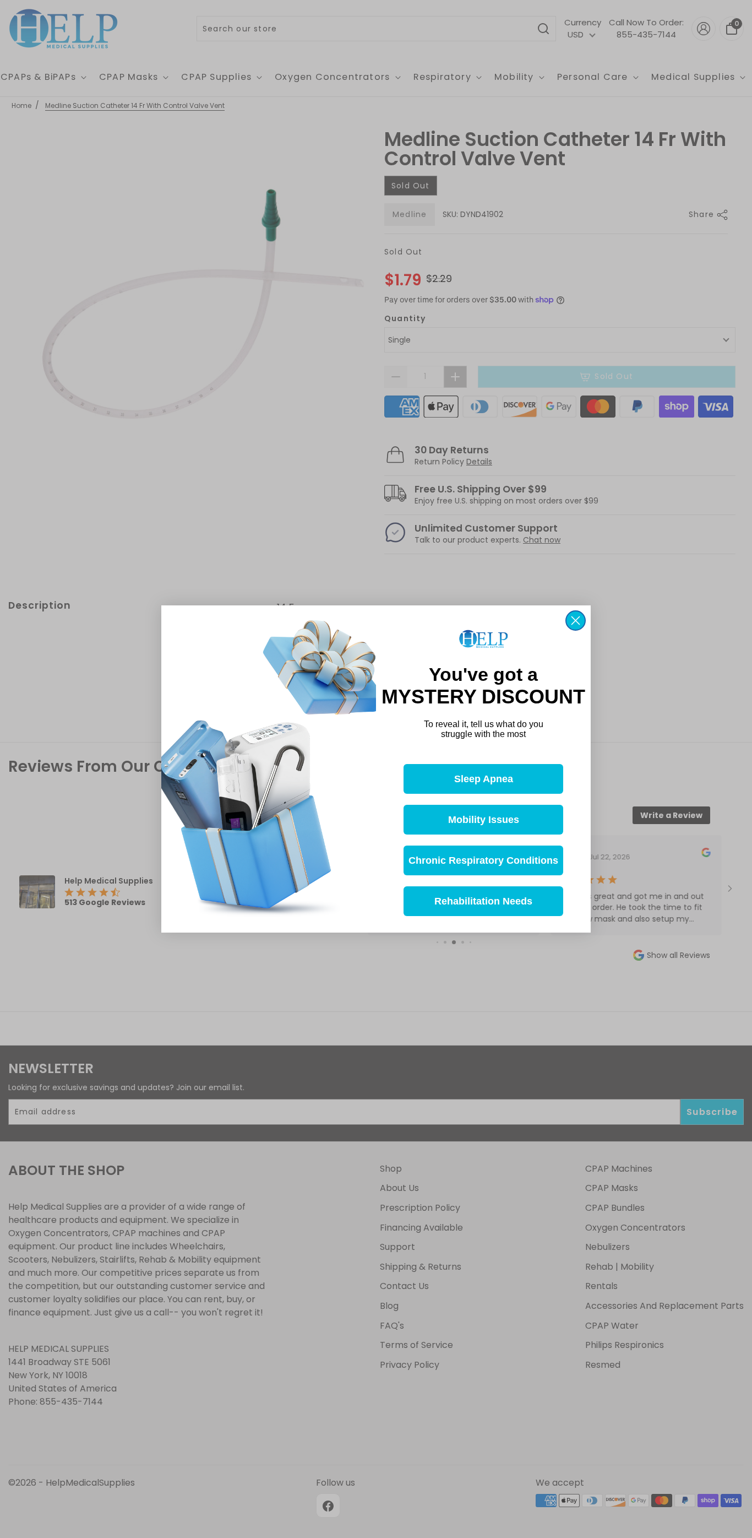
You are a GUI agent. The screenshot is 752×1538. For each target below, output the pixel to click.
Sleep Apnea (483, 778)
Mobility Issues (483, 819)
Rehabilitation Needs (483, 901)
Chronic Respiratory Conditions (483, 860)
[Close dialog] (575, 620)
